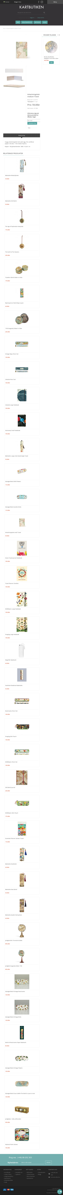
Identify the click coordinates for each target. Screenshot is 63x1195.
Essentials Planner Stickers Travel (14, 838)
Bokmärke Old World (11, 201)
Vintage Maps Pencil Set (11, 354)
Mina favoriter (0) (27, 22)
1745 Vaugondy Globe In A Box (13, 328)
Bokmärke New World (11, 889)
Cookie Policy (7, 1174)
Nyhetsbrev (30, 1178)
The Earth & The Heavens (12, 252)
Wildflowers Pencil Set (11, 762)
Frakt (5, 1182)
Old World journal (10, 787)
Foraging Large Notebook (12, 634)
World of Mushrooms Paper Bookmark (15, 1042)
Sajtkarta (18, 1174)
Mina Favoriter (31, 1176)
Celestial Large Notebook (12, 405)
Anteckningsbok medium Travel (14, 28)
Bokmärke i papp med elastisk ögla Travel (16, 456)
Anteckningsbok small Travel (13, 532)
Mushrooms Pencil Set (11, 711)
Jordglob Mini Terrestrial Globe (13, 940)
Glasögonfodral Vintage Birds (13, 1017)
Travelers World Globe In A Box (13, 277)
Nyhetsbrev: (13, 1162)
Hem (4, 28)
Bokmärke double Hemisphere (13, 915)
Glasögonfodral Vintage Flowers (14, 1068)
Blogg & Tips (17, 2)
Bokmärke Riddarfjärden (12, 175)
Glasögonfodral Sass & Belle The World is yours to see (20, 1093)
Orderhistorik (30, 1174)
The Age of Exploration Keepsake (14, 226)
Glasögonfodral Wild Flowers (13, 481)
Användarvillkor (8, 1180)
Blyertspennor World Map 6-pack (14, 303)
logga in (32, 17)
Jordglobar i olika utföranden (13, 1119)
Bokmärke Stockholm (11, 864)
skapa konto (40, 17)
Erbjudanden (41, 1172)
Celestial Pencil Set (10, 379)
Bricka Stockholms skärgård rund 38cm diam (51, 57)
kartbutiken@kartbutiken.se (55, 1177)
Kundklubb (7, 1172)
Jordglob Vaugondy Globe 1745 (13, 966)
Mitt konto (29, 1172)
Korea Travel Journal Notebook (13, 558)
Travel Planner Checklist (11, 583)
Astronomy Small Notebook (12, 430)
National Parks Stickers (11, 1144)
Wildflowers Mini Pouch (11, 813)
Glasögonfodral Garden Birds (13, 507)
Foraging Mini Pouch (10, 736)
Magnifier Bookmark (10, 660)
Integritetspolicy (8, 1176)
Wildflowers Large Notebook (13, 609)
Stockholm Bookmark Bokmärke (13, 685)
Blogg (39, 1174)
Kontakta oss (19, 1172)
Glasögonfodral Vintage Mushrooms (15, 991)
